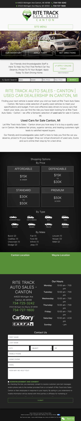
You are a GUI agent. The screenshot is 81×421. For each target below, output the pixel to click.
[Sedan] (31, 225)
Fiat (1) (33, 236)
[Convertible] (14, 218)
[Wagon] (65, 225)
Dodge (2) (12, 245)
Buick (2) (12, 236)
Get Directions (67, 53)
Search (73, 80)
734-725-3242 (59, 3)
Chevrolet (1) (14, 242)
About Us (35, 413)
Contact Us (41, 413)
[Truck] (48, 225)
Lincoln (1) (57, 236)
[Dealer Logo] (40, 15)
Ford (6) (33, 239)
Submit (40, 400)
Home (31, 413)
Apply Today (40, 53)
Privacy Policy (48, 413)
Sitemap (43, 414)
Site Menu (40, 26)
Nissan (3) (57, 239)
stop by (43, 141)
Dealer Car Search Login (26, 414)
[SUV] (48, 218)
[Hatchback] (32, 218)
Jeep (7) (34, 245)
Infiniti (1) (34, 242)
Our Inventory (13, 53)
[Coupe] (15, 225)
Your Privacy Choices (51, 414)
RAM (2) (56, 242)
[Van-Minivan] (65, 218)
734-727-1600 (59, 6)
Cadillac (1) (13, 239)
